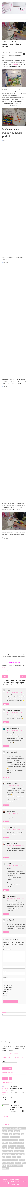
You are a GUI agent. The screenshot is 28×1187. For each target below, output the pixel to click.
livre (10, 1160)
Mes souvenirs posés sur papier (8, 1099)
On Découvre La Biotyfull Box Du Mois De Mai (16, 1107)
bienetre (4, 1134)
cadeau (21, 1140)
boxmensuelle (15, 1137)
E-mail (5, 971)
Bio (10, 1183)
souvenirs (11, 1165)
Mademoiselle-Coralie (13, 710)
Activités (4, 49)
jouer (8, 1157)
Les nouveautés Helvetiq (23, 676)
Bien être (18, 1181)
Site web (5, 977)
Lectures (13, 1184)
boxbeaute (5, 1137)
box (22, 1134)
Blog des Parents (12, 843)
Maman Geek (11, 811)
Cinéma (24, 1183)
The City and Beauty (13, 728)
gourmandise (19, 1151)
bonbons (16, 1134)
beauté (17, 1131)
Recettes (5, 1183)
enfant (4, 1148)
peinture (21, 1160)
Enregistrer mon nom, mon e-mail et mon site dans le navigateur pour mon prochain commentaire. (7, 991)
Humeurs (24, 1181)
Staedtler (14, 64)
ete (17, 1148)
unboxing (19, 1165)
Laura (9, 863)
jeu (23, 1154)
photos (11, 1162)
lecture (4, 1160)
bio (11, 1134)
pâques (18, 1162)
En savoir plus (14, 1053)
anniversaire (13, 1128)
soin (23, 1162)
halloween (16, 1154)
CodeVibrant (21, 1179)
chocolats (20, 1142)
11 (23, 54)
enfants (11, 1148)
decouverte (12, 1145)
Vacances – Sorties (17, 1183)
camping (4, 1142)
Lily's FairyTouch (12, 752)
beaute (4, 1131)
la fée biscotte (11, 827)
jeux (3, 1157)
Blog (9, 49)
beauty (11, 1131)
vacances (5, 1168)
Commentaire (7, 949)
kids (19, 1157)
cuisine (4, 1145)
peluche (4, 1162)
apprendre (22, 1128)
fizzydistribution (7, 1151)
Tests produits (15, 49)
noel (15, 1160)
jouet (14, 1157)
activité (4, 1128)
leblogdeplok (11, 920)
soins (4, 1165)
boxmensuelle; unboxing (9, 1140)
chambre (12, 1142)
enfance (20, 1145)
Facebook (4, 667)
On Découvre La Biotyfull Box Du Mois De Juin (16, 1089)
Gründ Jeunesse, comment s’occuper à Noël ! (6, 676)
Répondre (6, 704)
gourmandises (6, 1154)
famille (22, 1148)
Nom (5, 965)
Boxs (18, 1184)
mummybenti (11, 896)
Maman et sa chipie (18, 52)
